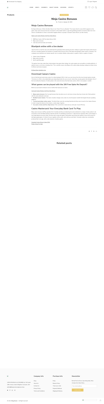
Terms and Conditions (39, 391)
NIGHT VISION (54, 7)
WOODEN (63, 7)
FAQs (54, 381)
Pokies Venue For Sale (37, 124)
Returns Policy (56, 383)
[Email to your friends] (96, 131)
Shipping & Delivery (57, 391)
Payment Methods (57, 388)
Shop (35, 381)
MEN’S (37, 7)
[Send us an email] (12, 390)
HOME (31, 7)
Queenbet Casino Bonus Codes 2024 (40, 122)
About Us (36, 383)
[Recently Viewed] (100, 400)
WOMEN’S (44, 7)
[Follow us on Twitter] (7, 390)
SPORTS (70, 7)
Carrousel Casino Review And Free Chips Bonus (43, 91)
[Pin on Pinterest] (93, 131)
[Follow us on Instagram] (14, 390)
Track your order (57, 386)
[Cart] (86, 7)
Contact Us (36, 386)
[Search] (96, 7)
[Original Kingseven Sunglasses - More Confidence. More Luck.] (15, 7)
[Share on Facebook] (91, 131)
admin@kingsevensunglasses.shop (15, 387)
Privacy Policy (37, 388)
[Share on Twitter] (89, 131)
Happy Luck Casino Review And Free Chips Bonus (43, 35)
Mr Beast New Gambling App (38, 70)
